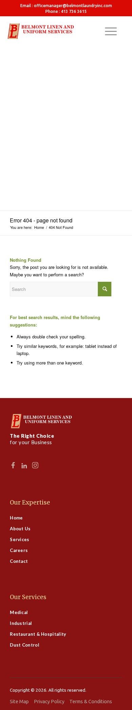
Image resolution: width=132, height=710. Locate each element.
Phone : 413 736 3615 (66, 11)
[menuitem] (66, 5)
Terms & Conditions (90, 701)
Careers (19, 550)
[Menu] (107, 31)
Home (16, 517)
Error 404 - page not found (41, 220)
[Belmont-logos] (66, 31)
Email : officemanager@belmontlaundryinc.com (66, 5)
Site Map (19, 701)
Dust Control (24, 645)
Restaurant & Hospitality (38, 634)
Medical (19, 612)
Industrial (21, 623)
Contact (19, 561)
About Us (20, 528)
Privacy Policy (49, 701)
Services (19, 539)
